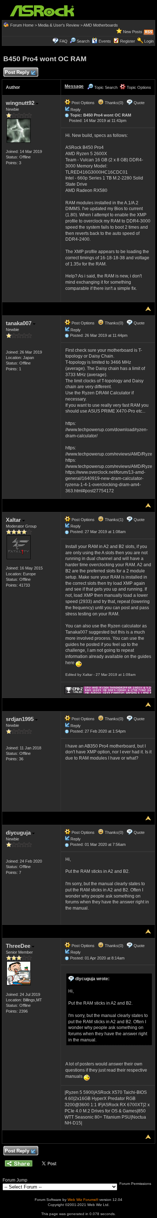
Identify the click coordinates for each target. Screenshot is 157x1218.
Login (149, 41)
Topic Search (105, 87)
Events (105, 41)
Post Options (82, 102)
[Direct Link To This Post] (67, 115)
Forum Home (22, 25)
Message (74, 86)
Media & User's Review (58, 25)
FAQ (64, 41)
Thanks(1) (113, 519)
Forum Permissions (135, 1184)
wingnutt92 (21, 103)
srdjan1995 (20, 719)
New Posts (132, 31)
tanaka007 (19, 323)
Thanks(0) (113, 102)
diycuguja (19, 832)
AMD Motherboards (100, 25)
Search (83, 41)
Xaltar (14, 520)
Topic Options (138, 87)
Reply (75, 109)
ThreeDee (19, 946)
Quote (139, 102)
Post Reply (17, 72)
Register (127, 41)
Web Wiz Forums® (83, 1200)
